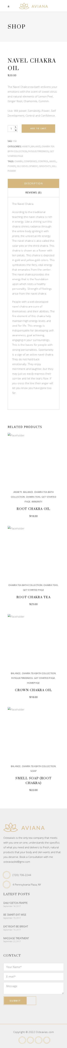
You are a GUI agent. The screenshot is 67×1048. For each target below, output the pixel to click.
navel (52, 161)
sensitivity (45, 166)
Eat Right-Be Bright (15, 926)
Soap (33, 770)
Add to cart (38, 128)
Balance (36, 146)
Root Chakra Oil (33, 509)
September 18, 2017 (12, 906)
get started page (33, 589)
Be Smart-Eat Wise (14, 914)
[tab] (33, 183)
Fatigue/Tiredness (38, 151)
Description (33, 183)
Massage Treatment (16, 938)
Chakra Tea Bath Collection (25, 585)
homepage (33, 682)
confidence (30, 161)
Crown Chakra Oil (33, 690)
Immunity (37, 501)
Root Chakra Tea (33, 597)
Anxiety (26, 146)
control (43, 161)
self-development (27, 166)
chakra (18, 161)
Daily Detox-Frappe (15, 903)
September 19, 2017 (12, 918)
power (12, 166)
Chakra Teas (33, 496)
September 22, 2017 (12, 941)
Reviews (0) (33, 192)
